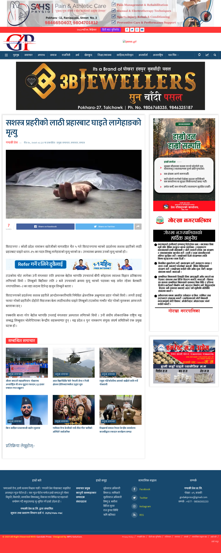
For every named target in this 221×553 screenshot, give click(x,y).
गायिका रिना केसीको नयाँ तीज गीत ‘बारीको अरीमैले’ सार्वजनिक (72, 430)
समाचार (28, 55)
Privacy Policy (127, 537)
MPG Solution (74, 537)
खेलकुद (88, 55)
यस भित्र (172, 55)
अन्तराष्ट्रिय (158, 55)
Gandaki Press (43, 537)
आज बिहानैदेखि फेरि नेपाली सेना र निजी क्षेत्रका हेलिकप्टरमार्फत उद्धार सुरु (71, 383)
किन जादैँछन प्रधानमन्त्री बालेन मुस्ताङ (23, 428)
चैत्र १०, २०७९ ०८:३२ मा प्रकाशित (39, 143)
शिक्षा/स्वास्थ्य (104, 55)
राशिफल (168, 537)
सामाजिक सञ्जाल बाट (199, 537)
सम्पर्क (186, 537)
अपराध (41, 55)
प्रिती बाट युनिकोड (110, 30)
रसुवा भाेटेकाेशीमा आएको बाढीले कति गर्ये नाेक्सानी (118, 383)
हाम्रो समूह (215, 541)
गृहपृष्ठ (16, 55)
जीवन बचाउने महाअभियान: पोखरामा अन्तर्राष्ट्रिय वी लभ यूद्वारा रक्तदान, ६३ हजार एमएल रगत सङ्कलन (25, 384)
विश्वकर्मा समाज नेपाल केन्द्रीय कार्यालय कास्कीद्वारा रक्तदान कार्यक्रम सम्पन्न (117, 430)
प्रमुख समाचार (63, 143)
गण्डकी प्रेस (12, 142)
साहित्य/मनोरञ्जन (125, 55)
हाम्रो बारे (214, 537)
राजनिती (66, 55)
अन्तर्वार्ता (143, 55)
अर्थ (77, 55)
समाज (53, 55)
